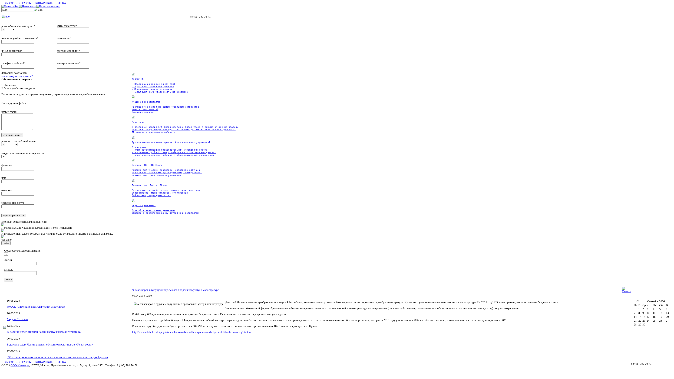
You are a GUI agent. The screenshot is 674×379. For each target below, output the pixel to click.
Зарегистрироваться (13, 215)
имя (3, 177)
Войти (6, 243)
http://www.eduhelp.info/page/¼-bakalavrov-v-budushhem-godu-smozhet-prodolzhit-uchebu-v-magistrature (191, 332)
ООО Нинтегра (20, 365)
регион (5, 141)
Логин (8, 259)
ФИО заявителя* (67, 25)
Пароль (8, 269)
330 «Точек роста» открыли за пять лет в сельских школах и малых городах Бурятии (57, 357)
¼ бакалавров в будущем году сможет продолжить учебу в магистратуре (175, 289)
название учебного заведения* (19, 38)
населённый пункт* (23, 26)
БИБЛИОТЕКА (56, 3)
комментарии (9, 111)
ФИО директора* (11, 50)
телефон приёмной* (13, 63)
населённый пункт (25, 141)
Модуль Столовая (17, 319)
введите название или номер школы (23, 153)
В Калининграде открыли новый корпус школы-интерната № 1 (45, 331)
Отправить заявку (12, 135)
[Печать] (626, 291)
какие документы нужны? (17, 76)
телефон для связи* (68, 50)
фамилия (6, 165)
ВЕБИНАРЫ (39, 3)
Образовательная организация (22, 250)
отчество (6, 190)
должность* (64, 38)
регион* (6, 26)
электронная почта (12, 202)
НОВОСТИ (9, 3)
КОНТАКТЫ (24, 3)
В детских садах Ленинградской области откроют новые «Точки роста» (50, 344)
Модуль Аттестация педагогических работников (36, 306)
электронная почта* (69, 63)
